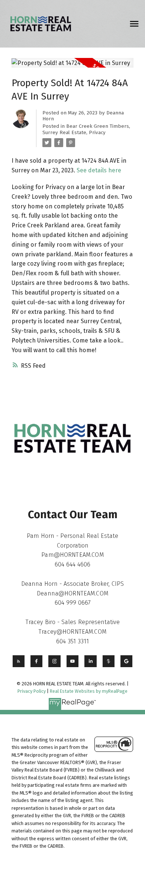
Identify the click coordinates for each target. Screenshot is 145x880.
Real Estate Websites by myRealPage (89, 691)
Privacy (97, 133)
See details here (99, 170)
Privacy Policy (31, 691)
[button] (19, 661)
